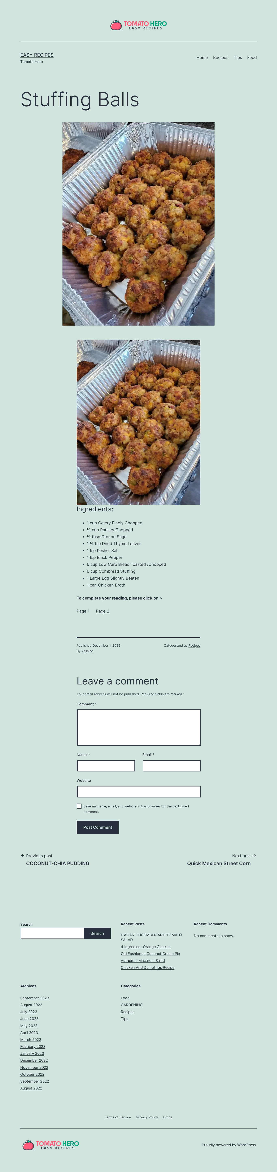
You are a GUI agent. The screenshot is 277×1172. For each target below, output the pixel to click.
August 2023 (31, 1005)
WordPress (246, 1145)
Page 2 (102, 611)
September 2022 (34, 1081)
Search (26, 924)
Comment (87, 704)
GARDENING (132, 1005)
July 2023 (28, 1012)
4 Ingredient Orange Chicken (146, 947)
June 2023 (29, 1019)
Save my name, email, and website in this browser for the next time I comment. (136, 809)
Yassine (87, 651)
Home (202, 57)
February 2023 (32, 1046)
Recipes (220, 57)
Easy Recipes (37, 55)
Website (84, 780)
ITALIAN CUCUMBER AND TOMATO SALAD (151, 937)
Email (148, 755)
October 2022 (32, 1074)
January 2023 (32, 1053)
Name (83, 755)
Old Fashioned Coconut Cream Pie (150, 954)
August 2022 (31, 1088)
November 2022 (34, 1067)
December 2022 (34, 1060)
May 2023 (29, 1026)
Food (252, 57)
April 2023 (29, 1033)
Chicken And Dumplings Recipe (147, 967)
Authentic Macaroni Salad (143, 960)
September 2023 (34, 998)
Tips (238, 57)
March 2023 (30, 1039)
